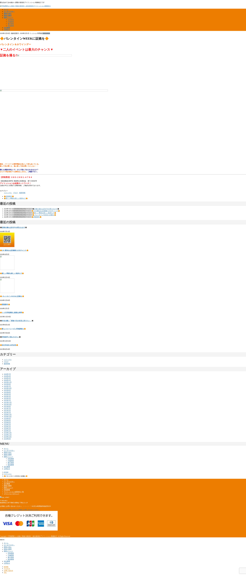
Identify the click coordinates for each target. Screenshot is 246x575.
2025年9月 (7, 384)
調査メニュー (8, 456)
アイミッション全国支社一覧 (14, 492)
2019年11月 (8, 435)
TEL (5, 572)
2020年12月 (8, 414)
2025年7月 (7, 386)
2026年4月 (7, 376)
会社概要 (7, 467)
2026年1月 (7, 380)
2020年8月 (7, 420)
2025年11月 (8, 382)
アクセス (7, 568)
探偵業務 (11, 26)
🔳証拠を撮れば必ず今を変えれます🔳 (45, 209)
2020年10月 (8, 416)
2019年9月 (7, 439)
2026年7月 (7, 374)
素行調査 (11, 24)
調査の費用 (8, 454)
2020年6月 (7, 422)
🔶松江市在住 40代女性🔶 (9, 345)
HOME (6, 567)
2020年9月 (7, 418)
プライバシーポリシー (11, 494)
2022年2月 (7, 398)
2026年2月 (7, 378)
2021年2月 (7, 410)
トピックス (46, 33)
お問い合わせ (8, 570)
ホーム (6, 448)
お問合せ (7, 469)
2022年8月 (7, 392)
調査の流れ (8, 452)
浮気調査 (11, 19)
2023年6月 (7, 390)
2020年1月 (7, 431)
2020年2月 (7, 428)
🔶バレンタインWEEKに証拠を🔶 (44, 215)
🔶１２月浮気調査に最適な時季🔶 (12, 312)
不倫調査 (11, 22)
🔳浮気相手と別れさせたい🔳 (10, 337)
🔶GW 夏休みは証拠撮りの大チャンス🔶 (46, 211)
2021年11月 (8, 402)
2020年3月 (7, 426)
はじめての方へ (9, 450)
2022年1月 (7, 400)
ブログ (15, 193)
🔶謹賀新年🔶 (9, 196)
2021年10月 (8, 404)
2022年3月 (7, 396)
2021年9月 (7, 406)
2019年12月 (8, 433)
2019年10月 (8, 437)
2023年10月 (8, 388)
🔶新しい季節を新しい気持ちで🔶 (16, 198)
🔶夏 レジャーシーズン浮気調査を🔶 (13, 329)
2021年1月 (7, 412)
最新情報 (22, 193)
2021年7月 (7, 408)
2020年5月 (7, 424)
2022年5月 (7, 394)
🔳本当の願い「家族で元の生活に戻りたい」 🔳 (16, 321)
